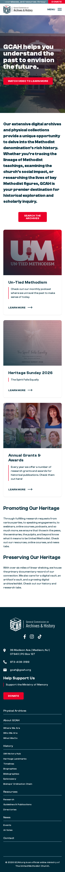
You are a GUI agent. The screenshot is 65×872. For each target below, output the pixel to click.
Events (7, 825)
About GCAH (11, 720)
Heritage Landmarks (14, 759)
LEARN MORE (17, 390)
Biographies (10, 768)
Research (8, 799)
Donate (57, 1)
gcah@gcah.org (20, 669)
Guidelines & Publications (17, 804)
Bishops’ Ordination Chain (17, 784)
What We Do (10, 738)
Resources (10, 791)
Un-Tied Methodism (27, 282)
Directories (9, 809)
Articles (7, 830)
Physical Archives (14, 710)
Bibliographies (11, 774)
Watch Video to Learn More (28, 81)
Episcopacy (9, 779)
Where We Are (11, 728)
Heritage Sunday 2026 (30, 373)
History (8, 745)
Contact (8, 838)
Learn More (17, 307)
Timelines (8, 764)
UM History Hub (12, 753)
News (6, 817)
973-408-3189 (19, 661)
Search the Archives (32, 217)
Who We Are (10, 733)
